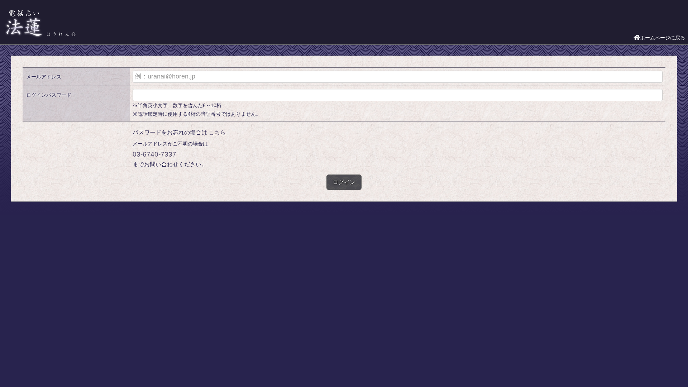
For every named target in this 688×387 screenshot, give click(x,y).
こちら (217, 132)
